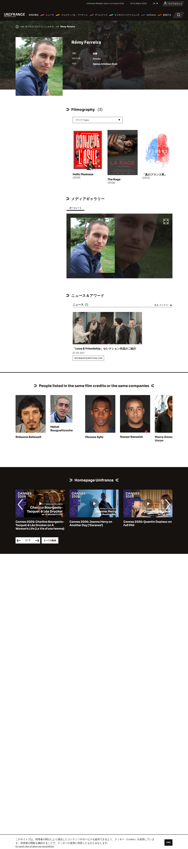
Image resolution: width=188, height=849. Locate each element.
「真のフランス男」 (154, 174)
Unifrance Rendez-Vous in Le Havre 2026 (105, 3)
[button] (166, 222)
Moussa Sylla (94, 437)
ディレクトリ (101, 15)
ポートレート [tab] (75, 208)
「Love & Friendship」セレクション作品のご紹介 (104, 348)
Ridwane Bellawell (28, 437)
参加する (167, 15)
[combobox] (97, 120)
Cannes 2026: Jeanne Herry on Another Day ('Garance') (37, 523)
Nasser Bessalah (131, 437)
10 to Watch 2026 (138, 3)
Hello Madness (83, 174)
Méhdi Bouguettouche (61, 428)
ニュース (50, 15)
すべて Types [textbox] (82, 120)
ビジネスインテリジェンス (127, 15)
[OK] (168, 842)
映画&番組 (34, 15)
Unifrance (151, 15)
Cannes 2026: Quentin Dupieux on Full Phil (94, 523)
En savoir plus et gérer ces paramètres (35, 846)
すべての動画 (50, 540)
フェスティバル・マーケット (74, 15)
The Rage (113, 179)
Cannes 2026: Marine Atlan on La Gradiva (146, 523)
